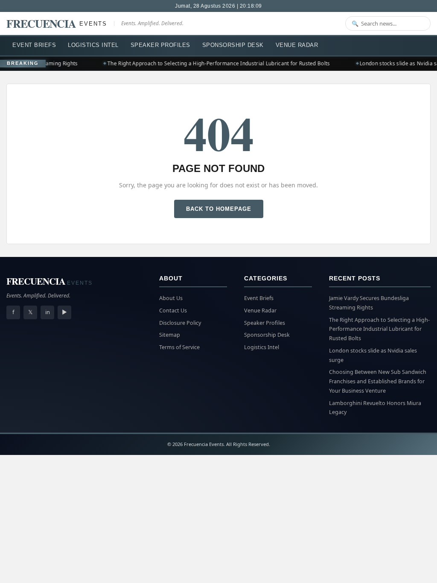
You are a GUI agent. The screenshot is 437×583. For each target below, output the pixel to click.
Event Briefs (34, 45)
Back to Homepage (218, 209)
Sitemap (169, 334)
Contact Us (173, 310)
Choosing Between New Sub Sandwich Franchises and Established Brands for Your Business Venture (377, 381)
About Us (171, 298)
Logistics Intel (93, 45)
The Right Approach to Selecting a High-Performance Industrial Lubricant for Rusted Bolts (216, 63)
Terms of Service (179, 347)
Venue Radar (297, 45)
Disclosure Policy (180, 322)
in (47, 312)
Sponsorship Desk (233, 45)
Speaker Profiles (160, 45)
